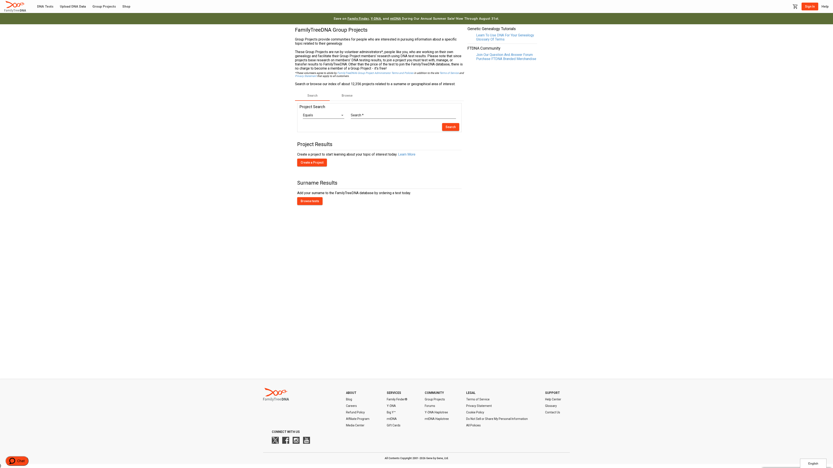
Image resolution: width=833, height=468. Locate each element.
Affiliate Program (357, 418)
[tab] (312, 95)
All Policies (473, 425)
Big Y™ (391, 412)
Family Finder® (397, 399)
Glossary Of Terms (490, 39)
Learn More (406, 154)
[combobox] (323, 115)
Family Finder (358, 19)
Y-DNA (376, 19)
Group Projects (104, 6)
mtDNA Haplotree (437, 418)
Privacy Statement (305, 76)
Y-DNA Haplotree (436, 412)
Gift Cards (393, 425)
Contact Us (552, 412)
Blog (349, 399)
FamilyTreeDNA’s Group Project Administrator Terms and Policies (375, 73)
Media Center (355, 425)
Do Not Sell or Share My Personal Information (497, 418)
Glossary (551, 405)
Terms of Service (449, 73)
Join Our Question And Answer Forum (504, 55)
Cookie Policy (475, 412)
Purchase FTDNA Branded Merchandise (506, 59)
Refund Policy (355, 412)
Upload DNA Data (73, 6)
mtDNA (395, 19)
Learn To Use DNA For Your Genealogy (505, 35)
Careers (351, 405)
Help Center (553, 399)
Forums (430, 405)
